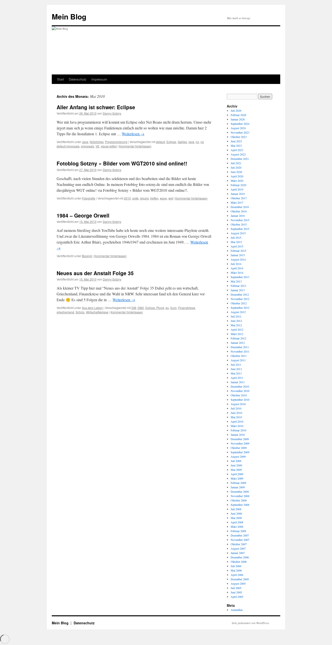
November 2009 (240, 443)
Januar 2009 (238, 487)
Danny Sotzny (112, 113)
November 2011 (240, 351)
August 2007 (238, 548)
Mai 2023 (236, 145)
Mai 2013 (236, 281)
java (191, 142)
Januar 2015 (238, 255)
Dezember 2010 (240, 386)
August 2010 (238, 404)
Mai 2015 (236, 242)
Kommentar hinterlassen (135, 146)
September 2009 (240, 452)
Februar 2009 (238, 483)
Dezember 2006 (240, 557)
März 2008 (237, 526)
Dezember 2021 (240, 159)
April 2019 (237, 189)
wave (163, 198)
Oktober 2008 (239, 500)
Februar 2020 (238, 185)
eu (167, 308)
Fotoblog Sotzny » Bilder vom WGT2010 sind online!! (122, 163)
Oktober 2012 (239, 303)
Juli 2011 (236, 364)
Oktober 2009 (239, 448)
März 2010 (237, 426)
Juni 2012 (236, 321)
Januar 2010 (238, 434)
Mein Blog (69, 16)
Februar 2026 (238, 115)
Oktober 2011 (239, 356)
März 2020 (237, 180)
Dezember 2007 (240, 535)
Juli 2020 (236, 167)
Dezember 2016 (240, 207)
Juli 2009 (236, 461)
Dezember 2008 (240, 491)
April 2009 (237, 474)
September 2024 (240, 124)
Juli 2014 (236, 264)
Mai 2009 (236, 470)
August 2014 (238, 259)
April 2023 (237, 150)
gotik (135, 198)
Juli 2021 (236, 163)
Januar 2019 (238, 194)
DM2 (141, 308)
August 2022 (238, 154)
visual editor (109, 146)
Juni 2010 (236, 413)
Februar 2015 (238, 251)
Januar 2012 (238, 343)
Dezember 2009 (240, 439)
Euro (173, 308)
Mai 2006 (236, 570)
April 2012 (237, 329)
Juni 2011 (236, 369)
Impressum (99, 79)
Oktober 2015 (239, 224)
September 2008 (240, 505)
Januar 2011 (238, 382)
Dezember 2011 (240, 347)
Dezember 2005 (240, 579)
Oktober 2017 (239, 198)
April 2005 (237, 597)
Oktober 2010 (239, 395)
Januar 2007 (238, 553)
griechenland (65, 312)
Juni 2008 (236, 513)
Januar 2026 (238, 119)
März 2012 (237, 334)
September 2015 (240, 229)
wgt (170, 198)
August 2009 (238, 456)
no (197, 142)
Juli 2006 (236, 566)
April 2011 (237, 378)
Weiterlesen (133, 133)
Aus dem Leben (92, 308)
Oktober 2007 (239, 544)
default (160, 142)
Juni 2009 (236, 465)
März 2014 (237, 272)
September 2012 (240, 307)
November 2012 (240, 299)
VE (97, 146)
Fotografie (88, 198)
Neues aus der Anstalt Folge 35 (95, 273)
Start (60, 79)
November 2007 (240, 540)
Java (85, 142)
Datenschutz (78, 79)
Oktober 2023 (239, 137)
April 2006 (237, 575)
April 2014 (237, 268)
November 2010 (240, 391)
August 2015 (238, 233)
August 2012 (238, 312)
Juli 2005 (236, 588)
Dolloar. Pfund (154, 308)
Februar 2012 (238, 338)
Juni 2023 (236, 141)
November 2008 (240, 496)
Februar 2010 (238, 430)
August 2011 (238, 360)
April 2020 (237, 176)
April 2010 (237, 421)
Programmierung (116, 142)
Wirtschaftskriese (97, 312)
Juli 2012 (236, 316)
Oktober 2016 (239, 211)
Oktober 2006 (239, 561)
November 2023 (240, 132)
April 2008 (237, 522)
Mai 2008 (236, 518)
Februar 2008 (238, 531)
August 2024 (238, 128)
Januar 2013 (238, 290)
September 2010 (240, 399)
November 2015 (240, 220)
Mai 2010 (236, 417)
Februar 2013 (238, 286)
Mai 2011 (236, 373)
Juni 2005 (236, 592)
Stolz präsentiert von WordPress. (251, 623)
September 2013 (240, 277)
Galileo (182, 142)
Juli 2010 (236, 408)
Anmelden (237, 610)
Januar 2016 (238, 216)
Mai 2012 (236, 325)
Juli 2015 (236, 237)
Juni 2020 (236, 172)
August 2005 (238, 583)
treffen (154, 198)
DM (133, 308)
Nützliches (97, 142)
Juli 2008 (236, 509)
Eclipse (171, 142)
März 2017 (237, 202)
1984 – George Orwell (83, 215)
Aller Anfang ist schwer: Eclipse (96, 107)
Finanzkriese (186, 308)
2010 (127, 198)
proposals (87, 146)
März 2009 (237, 478)
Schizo (80, 312)
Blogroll (87, 256)
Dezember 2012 (240, 294)
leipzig (144, 198)
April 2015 (237, 246)
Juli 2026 (236, 110)
